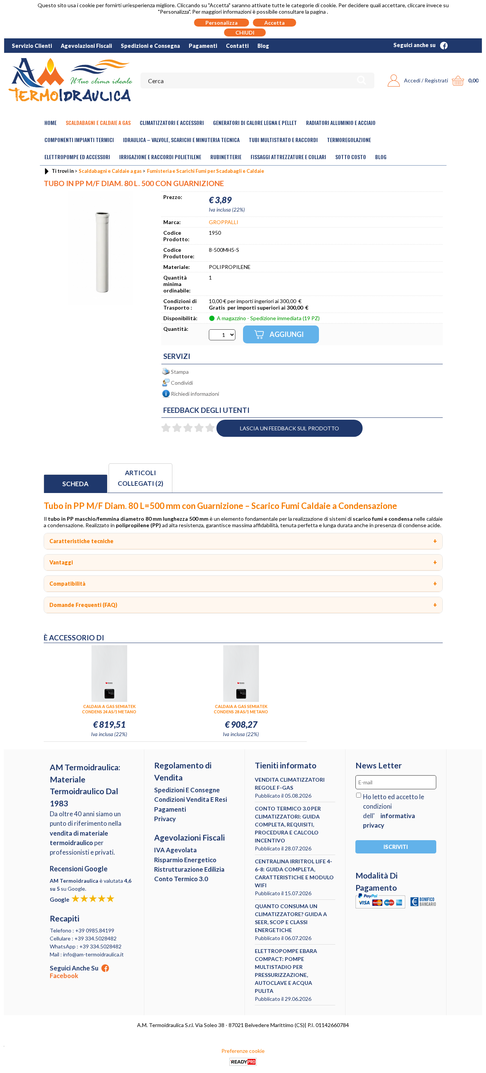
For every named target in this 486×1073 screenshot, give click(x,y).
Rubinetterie (225, 157)
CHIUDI (244, 32)
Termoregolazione (349, 140)
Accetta (274, 22)
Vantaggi (61, 562)
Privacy (165, 819)
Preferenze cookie (243, 1051)
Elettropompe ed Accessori (77, 157)
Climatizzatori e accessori (172, 122)
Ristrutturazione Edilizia (189, 869)
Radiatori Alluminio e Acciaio (341, 122)
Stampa (180, 371)
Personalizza (221, 22)
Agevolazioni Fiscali (86, 46)
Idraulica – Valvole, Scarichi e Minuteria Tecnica (181, 140)
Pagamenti (203, 46)
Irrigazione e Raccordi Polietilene (160, 157)
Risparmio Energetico (185, 860)
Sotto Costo (350, 157)
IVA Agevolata (175, 850)
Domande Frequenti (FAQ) (83, 605)
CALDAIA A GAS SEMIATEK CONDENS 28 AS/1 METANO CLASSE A (241, 709)
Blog (263, 46)
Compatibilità (67, 583)
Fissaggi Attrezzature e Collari (288, 157)
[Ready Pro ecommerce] (243, 1062)
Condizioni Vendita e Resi (190, 799)
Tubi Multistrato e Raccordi (283, 140)
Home (50, 122)
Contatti (237, 46)
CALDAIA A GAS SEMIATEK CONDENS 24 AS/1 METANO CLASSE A (109, 709)
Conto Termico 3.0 (181, 879)
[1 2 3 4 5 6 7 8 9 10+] (222, 335)
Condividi (182, 382)
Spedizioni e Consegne (187, 790)
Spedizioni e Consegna (150, 46)
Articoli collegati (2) (140, 478)
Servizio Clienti (32, 46)
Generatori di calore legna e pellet (255, 122)
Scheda (75, 484)
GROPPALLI (223, 222)
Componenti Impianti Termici (79, 140)
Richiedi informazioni (195, 393)
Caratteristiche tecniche (81, 541)
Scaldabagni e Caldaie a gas (98, 122)
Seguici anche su (415, 45)
